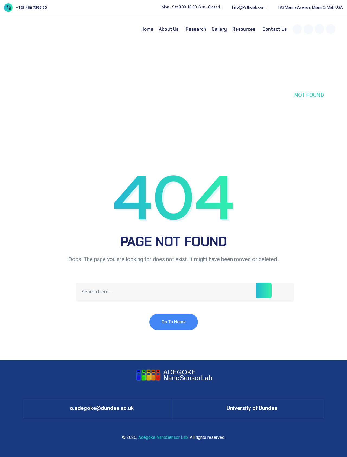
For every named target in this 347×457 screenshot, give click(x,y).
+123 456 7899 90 (31, 8)
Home (279, 95)
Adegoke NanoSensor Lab (163, 437)
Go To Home (174, 322)
